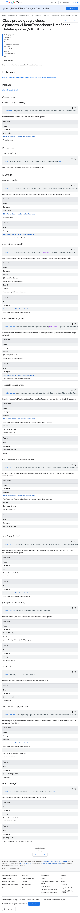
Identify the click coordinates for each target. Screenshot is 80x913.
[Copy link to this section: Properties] (16, 148)
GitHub (43, 878)
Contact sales (6, 888)
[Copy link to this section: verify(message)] (19, 783)
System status (26, 888)
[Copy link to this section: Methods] (14, 175)
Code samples (45, 886)
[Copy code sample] (75, 108)
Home (4, 15)
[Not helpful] (76, 15)
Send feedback (70, 21)
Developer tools (24, 15)
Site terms (22, 899)
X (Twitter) (64, 885)
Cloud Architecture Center (49, 889)
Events (63, 881)
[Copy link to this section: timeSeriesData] (18, 153)
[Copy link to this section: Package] (13, 85)
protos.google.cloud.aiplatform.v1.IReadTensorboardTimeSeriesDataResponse (29, 77)
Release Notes (26, 885)
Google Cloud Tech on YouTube (67, 891)
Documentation (12, 15)
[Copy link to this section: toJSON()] (13, 667)
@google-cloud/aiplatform (11, 90)
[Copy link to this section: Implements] (17, 72)
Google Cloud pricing (8, 881)
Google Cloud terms (33, 899)
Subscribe (34, 904)
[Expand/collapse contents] (13, 35)
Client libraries (42, 8)
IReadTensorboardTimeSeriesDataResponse (19, 136)
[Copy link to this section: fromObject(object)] (22, 536)
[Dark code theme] (72, 108)
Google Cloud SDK (14, 8)
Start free (72, 8)
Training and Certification (49, 892)
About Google (6, 899)
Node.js (29, 8)
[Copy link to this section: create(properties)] (21, 180)
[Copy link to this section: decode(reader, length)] (25, 244)
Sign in (75, 2)
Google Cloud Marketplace (10, 885)
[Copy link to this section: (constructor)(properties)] (27, 103)
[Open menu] (3, 2)
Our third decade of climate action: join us (54, 899)
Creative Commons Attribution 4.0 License (55, 861)
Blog (62, 878)
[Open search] (52, 2)
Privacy (15, 899)
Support (24, 881)
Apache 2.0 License (25, 863)
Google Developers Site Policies (52, 863)
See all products (7, 878)
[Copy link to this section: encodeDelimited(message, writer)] (36, 459)
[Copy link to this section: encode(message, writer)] (27, 385)
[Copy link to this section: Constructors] (19, 97)
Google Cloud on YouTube (68, 888)
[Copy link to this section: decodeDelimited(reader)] (27, 319)
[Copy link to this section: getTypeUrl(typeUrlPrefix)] (27, 603)
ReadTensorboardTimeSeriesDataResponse (18, 234)
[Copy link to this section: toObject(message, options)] (30, 707)
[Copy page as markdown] (47, 29)
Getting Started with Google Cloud (49, 882)
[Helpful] (73, 15)
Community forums (28, 878)
